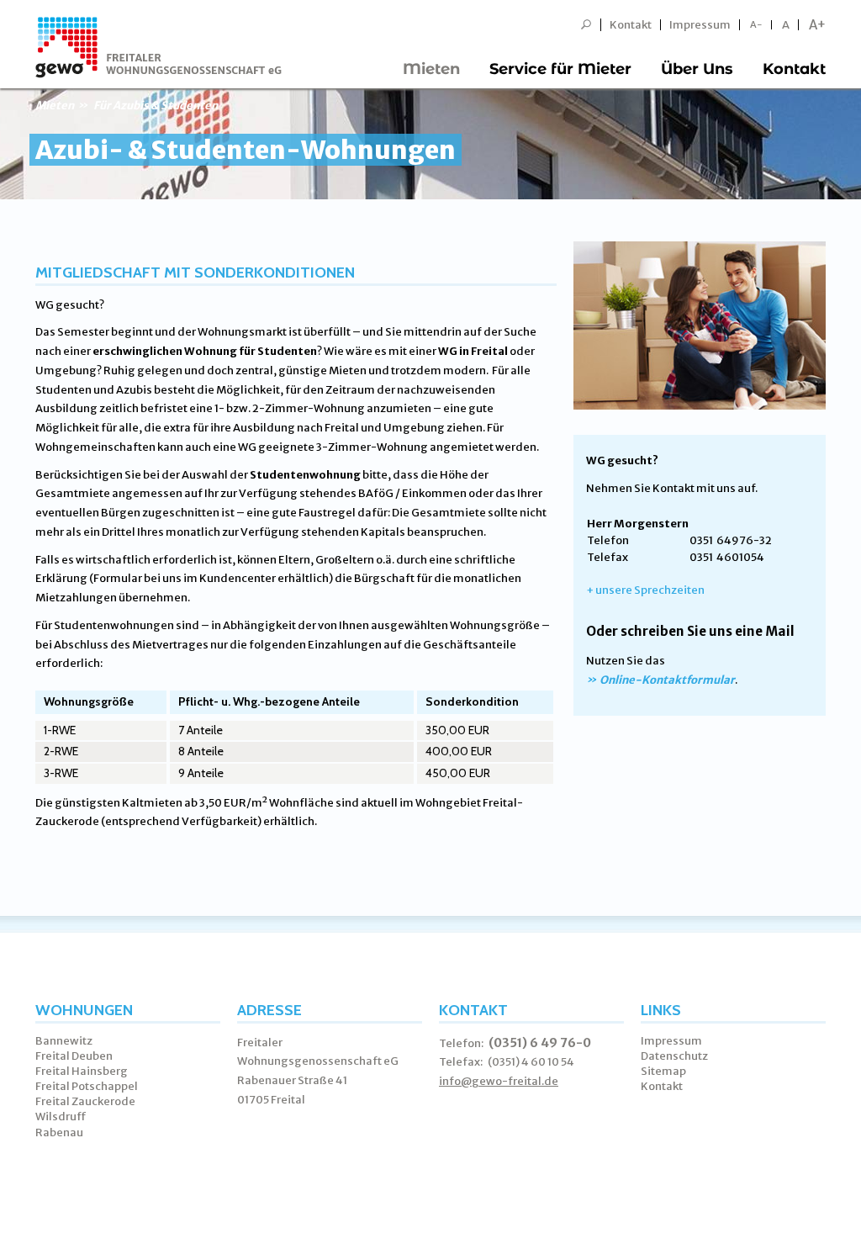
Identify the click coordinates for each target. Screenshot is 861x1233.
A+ (817, 25)
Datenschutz (674, 1056)
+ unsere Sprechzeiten (645, 590)
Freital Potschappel (86, 1086)
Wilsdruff (61, 1116)
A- (756, 24)
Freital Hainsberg (81, 1071)
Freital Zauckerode (85, 1101)
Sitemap (663, 1071)
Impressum (700, 24)
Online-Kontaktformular (667, 680)
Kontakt (631, 24)
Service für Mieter (560, 69)
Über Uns (697, 69)
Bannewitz (63, 1041)
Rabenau (59, 1132)
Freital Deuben (74, 1056)
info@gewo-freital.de (498, 1081)
